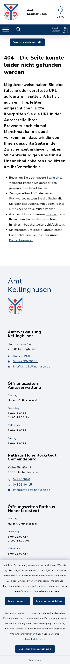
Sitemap (52, 214)
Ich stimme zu (17, 601)
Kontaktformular (21, 240)
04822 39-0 (21, 356)
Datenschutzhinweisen (33, 591)
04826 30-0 (21, 479)
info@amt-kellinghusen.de (31, 366)
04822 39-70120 (25, 361)
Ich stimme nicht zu (49, 601)
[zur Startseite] (11, 12)
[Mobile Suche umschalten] (18, 29)
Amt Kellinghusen (37, 12)
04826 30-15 (22, 485)
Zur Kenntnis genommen (35, 649)
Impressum (35, 660)
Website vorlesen (25, 42)
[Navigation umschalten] (5, 29)
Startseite (54, 178)
